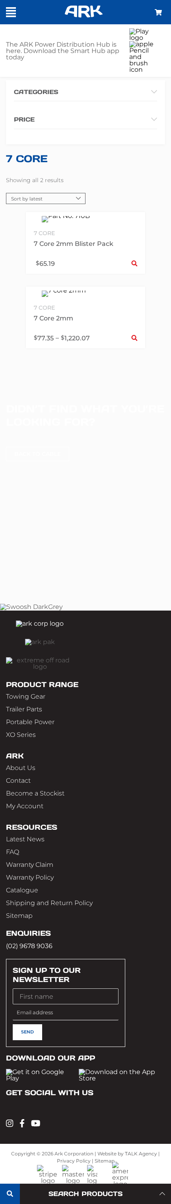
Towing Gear (25, 696)
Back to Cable (37, 454)
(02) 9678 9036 (29, 946)
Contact (18, 780)
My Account (24, 806)
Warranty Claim (29, 864)
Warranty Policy (30, 877)
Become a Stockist (35, 793)
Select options (134, 263)
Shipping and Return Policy (49, 903)
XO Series (21, 735)
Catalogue (22, 890)
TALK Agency (141, 1154)
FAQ (12, 852)
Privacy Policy (74, 1161)
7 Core (44, 233)
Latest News (25, 839)
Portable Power (30, 722)
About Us (20, 768)
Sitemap (19, 915)
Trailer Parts (24, 709)
